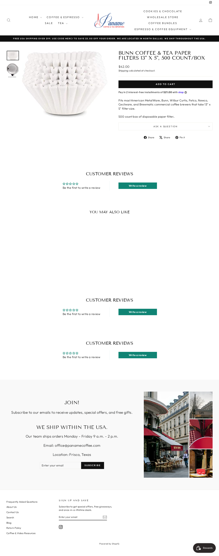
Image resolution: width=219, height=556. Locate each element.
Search (10, 517)
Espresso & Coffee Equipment (162, 29)
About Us (11, 506)
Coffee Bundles (162, 23)
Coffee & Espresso (64, 17)
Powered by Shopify (109, 543)
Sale (49, 23)
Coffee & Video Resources (21, 533)
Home (34, 17)
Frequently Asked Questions (22, 501)
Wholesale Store (162, 17)
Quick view (31, 256)
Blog (9, 522)
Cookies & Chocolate (162, 11)
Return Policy (13, 527)
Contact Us (12, 512)
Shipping (123, 70)
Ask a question (165, 126)
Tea (61, 23)
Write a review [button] (138, 185)
